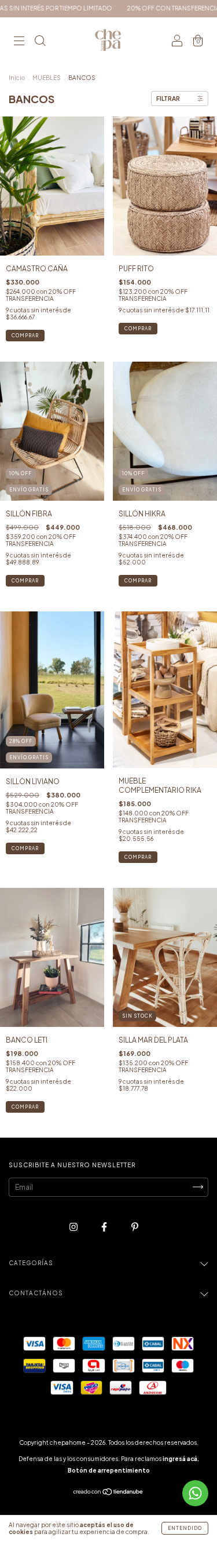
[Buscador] (40, 42)
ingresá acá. (181, 1458)
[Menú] (19, 42)
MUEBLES (46, 77)
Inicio (17, 77)
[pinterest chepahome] (134, 1226)
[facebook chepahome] (105, 1226)
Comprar (25, 335)
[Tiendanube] (108, 1493)
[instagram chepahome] (74, 1226)
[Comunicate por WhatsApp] (195, 1493)
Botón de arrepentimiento (109, 1470)
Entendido (185, 1528)
